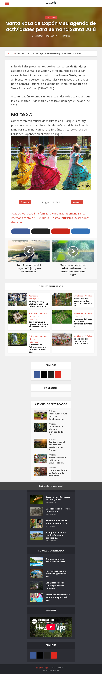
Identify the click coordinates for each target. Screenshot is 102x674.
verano (17, 222)
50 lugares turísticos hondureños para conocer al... (56, 535)
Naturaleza (33, 319)
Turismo (54, 218)
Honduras (57, 213)
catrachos (19, 213)
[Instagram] (44, 374)
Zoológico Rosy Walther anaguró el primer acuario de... (38, 304)
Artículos (88, 296)
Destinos (33, 316)
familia (44, 213)
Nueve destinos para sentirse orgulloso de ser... (56, 574)
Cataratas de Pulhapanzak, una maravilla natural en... (37, 348)
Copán (32, 213)
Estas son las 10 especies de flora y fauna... (58, 498)
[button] (20, 231)
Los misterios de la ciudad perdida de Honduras (55, 585)
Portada (11, 53)
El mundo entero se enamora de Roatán (55, 560)
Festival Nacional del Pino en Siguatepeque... (57, 460)
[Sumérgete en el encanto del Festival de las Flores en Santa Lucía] (41, 443)
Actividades (51, 17)
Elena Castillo (54, 36)
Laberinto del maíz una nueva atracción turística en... (83, 323)
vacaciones (83, 218)
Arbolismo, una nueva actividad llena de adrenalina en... (83, 302)
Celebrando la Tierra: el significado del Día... (56, 430)
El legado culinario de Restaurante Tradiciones (58, 473)
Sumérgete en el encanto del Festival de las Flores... (57, 446)
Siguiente (76, 202)
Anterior (25, 202)
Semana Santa (76, 213)
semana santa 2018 (25, 218)
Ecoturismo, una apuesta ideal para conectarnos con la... (38, 325)
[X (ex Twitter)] (51, 374)
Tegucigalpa (34, 299)
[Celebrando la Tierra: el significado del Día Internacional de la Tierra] (41, 427)
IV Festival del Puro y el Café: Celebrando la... (58, 416)
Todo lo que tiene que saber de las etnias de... (57, 522)
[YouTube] (58, 374)
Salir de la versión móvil (51, 486)
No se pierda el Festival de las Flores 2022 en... (81, 341)
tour (43, 218)
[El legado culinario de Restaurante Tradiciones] (41, 471)
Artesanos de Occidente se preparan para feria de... (58, 597)
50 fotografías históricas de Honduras (58, 510)
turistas (68, 218)
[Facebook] (37, 374)
